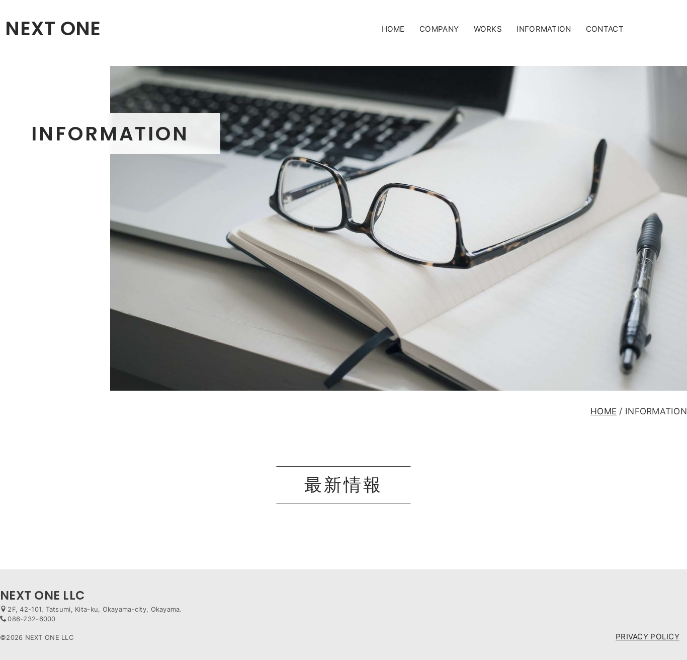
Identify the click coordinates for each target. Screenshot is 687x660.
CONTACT (605, 28)
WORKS (488, 28)
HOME (393, 28)
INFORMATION (544, 28)
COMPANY (439, 28)
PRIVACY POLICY (647, 636)
